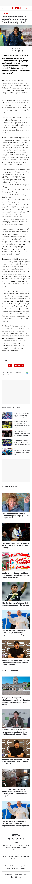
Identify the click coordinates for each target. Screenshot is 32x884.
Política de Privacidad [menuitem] (9, 866)
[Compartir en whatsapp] (9, 51)
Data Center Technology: (16, 877)
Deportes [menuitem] (24, 847)
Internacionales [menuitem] (16, 847)
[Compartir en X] (19, 51)
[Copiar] (15, 51)
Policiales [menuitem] (20, 845)
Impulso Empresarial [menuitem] (22, 854)
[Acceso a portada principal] (16, 8)
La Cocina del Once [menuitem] (8, 856)
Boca (10, 365)
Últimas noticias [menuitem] (7, 845)
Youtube (23, 838)
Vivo (29, 8)
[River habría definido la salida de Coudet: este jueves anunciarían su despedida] (7, 433)
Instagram (16, 838)
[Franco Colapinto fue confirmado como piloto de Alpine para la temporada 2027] (7, 451)
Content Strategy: (12, 877)
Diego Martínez (19, 365)
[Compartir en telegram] (22, 51)
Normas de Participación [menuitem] (13, 868)
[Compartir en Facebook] (12, 51)
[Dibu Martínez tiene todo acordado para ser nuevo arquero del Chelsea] (16, 591)
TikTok (20, 838)
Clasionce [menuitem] (17, 856)
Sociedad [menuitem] (7, 847)
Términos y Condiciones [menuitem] (22, 866)
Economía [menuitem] (11, 850)
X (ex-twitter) (13, 838)
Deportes (5, 13)
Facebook (9, 838)
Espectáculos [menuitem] (19, 850)
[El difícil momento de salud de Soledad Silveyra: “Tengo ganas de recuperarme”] (16, 502)
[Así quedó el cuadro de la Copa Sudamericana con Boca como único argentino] (7, 442)
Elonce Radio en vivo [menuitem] (16, 859)
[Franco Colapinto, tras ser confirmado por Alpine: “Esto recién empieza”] (7, 415)
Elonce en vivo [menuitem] (25, 856)
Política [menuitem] (27, 845)
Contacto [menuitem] (23, 868)
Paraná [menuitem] (14, 845)
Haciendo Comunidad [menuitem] (10, 854)
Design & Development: (20, 877)
